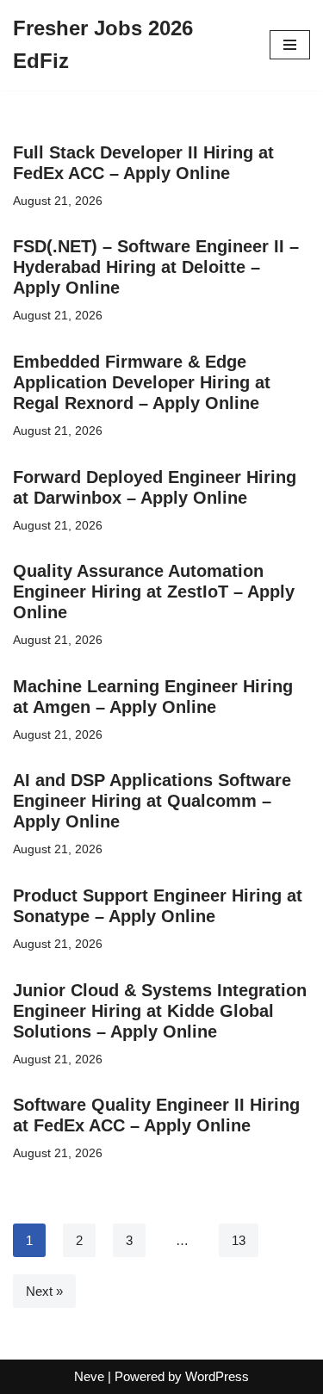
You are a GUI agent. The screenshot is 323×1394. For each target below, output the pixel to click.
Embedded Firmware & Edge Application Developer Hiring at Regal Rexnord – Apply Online (141, 382)
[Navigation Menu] (290, 44)
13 (238, 1240)
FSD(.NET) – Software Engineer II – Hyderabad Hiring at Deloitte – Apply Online (156, 267)
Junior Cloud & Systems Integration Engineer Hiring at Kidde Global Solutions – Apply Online (160, 1011)
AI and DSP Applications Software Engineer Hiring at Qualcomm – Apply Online (152, 801)
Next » (44, 1291)
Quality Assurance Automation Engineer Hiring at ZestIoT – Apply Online (154, 591)
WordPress (217, 1376)
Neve (89, 1376)
